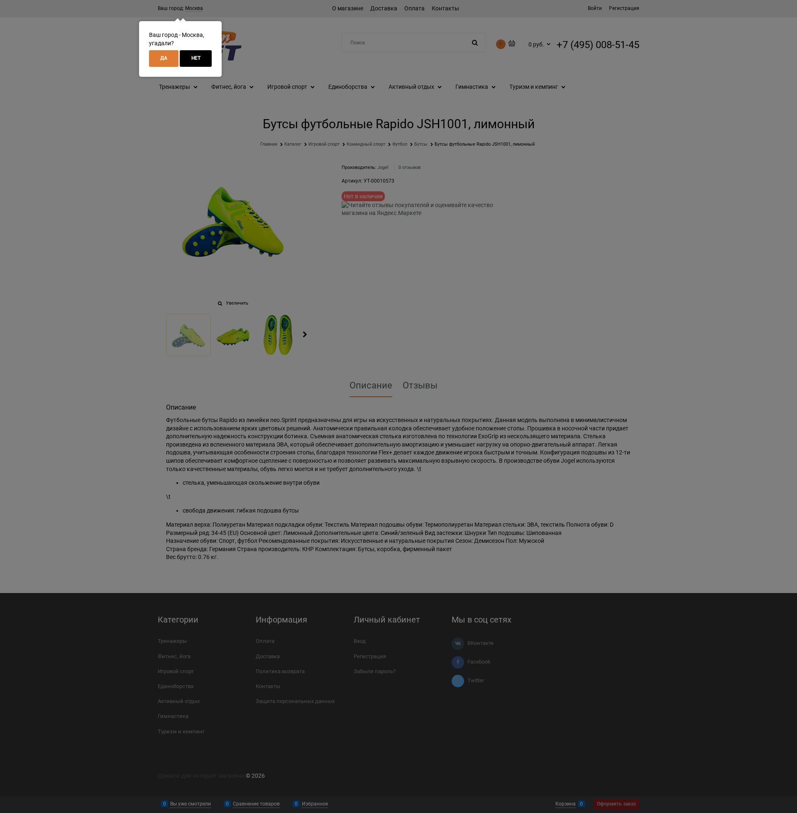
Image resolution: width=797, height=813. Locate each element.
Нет (195, 58)
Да (163, 58)
